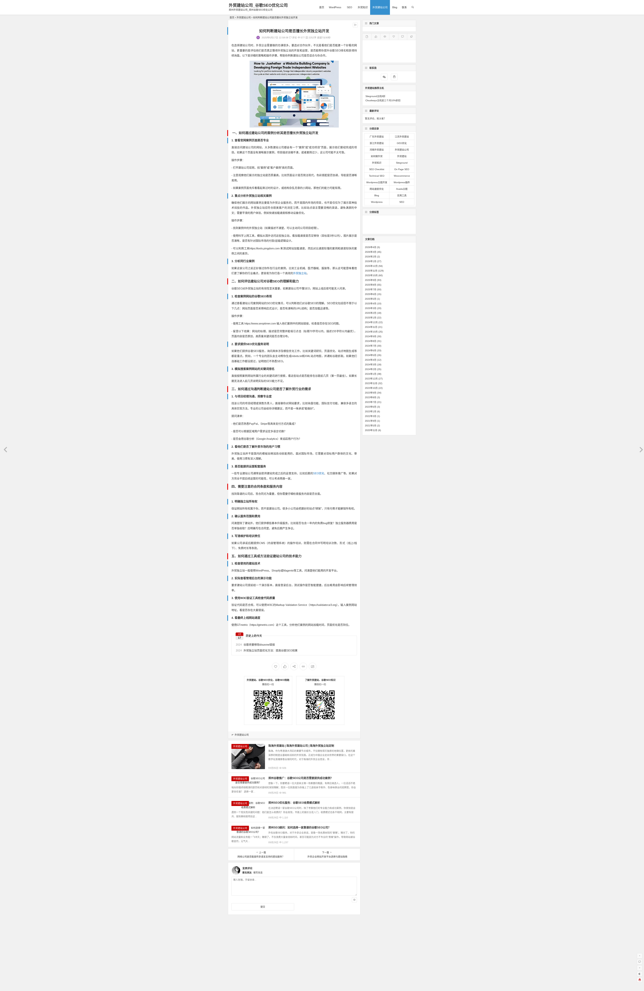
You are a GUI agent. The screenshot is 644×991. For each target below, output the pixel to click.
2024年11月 (371, 327)
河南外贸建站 (377, 149)
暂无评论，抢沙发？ (375, 118)
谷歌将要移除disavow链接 (255, 644)
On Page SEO (401, 169)
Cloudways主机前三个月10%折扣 (382, 100)
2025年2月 (370, 313)
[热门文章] (384, 36)
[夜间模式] (639, 974)
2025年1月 (370, 317)
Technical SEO (376, 175)
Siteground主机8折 (375, 96)
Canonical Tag (373, 219)
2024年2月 (370, 369)
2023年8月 (370, 397)
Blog (394, 7)
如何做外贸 (377, 156)
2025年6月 (370, 294)
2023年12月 (371, 378)
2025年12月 (371, 266)
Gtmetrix (370, 229)
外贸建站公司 (380, 7)
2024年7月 (370, 345)
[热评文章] (393, 36)
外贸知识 (363, 7)
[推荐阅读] (411, 36)
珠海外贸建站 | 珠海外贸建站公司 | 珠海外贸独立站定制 (301, 745)
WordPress (335, 7)
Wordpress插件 (402, 182)
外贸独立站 (300, 273)
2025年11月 (371, 270)
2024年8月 (370, 341)
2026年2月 (370, 256)
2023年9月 (370, 392)
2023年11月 (371, 383)
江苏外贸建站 (402, 136)
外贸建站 (402, 156)
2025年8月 (370, 284)
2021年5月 (370, 425)
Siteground (402, 162)
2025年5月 (370, 298)
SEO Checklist (376, 169)
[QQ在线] (394, 77)
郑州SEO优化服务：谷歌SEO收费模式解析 (294, 802)
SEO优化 (318, 473)
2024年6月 (370, 350)
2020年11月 (371, 430)
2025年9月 (370, 280)
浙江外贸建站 (377, 143)
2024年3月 (370, 364)
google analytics (374, 224)
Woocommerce (402, 175)
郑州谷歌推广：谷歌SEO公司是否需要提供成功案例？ (300, 778)
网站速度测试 (385, 229)
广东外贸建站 (377, 136)
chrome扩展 (390, 219)
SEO (349, 7)
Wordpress (377, 202)
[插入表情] (354, 899)
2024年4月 (370, 359)
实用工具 (402, 195)
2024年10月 (371, 331)
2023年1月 (370, 411)
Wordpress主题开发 (376, 182)
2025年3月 (370, 308)
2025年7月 (370, 289)
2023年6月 (370, 406)
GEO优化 (402, 143)
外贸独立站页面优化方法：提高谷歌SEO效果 (267, 650)
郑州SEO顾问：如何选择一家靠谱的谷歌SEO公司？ (299, 827)
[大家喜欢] (375, 36)
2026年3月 (370, 252)
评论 (294, 37)
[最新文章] (366, 36)
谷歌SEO (400, 229)
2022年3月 (370, 416)
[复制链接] (303, 666)
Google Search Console (398, 224)
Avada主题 (402, 189)
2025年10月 (371, 275)
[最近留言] (402, 36)
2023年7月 (370, 402)
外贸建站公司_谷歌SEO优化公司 (258, 5)
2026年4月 (370, 247)
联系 (404, 7)
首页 (321, 7)
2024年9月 (370, 336)
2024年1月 (370, 374)
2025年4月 (370, 303)
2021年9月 (370, 420)
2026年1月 (370, 261)
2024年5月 (370, 355)
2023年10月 (371, 388)
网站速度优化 (377, 189)
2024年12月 (371, 322)
